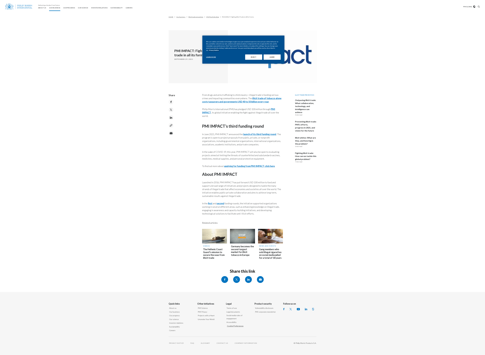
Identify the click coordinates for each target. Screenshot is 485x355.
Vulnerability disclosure (264, 308)
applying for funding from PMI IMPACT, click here (249, 166)
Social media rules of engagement (234, 317)
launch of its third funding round (259, 134)
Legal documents (233, 312)
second (220, 203)
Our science (174, 319)
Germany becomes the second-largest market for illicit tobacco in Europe (242, 250)
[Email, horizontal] (260, 279)
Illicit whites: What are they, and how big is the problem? (305, 140)
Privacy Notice (214, 50)
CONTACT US (222, 343)
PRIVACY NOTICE (176, 343)
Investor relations (176, 323)
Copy (171, 125)
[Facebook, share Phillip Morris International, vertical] (171, 102)
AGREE (272, 57)
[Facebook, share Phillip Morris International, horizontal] (224, 279)
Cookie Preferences (235, 326)
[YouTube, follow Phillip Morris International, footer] (298, 309)
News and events (267, 246)
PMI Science (203, 308)
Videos (206, 246)
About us (172, 308)
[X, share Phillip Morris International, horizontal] (236, 279)
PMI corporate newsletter (265, 312)
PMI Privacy (202, 312)
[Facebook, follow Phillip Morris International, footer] (283, 309)
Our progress (174, 315)
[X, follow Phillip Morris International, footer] (290, 309)
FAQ (192, 343)
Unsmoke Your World (206, 319)
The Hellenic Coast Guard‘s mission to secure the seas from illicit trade (214, 253)
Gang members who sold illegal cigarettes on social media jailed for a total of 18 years (270, 253)
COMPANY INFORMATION (246, 343)
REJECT (253, 57)
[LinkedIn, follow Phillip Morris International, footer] (306, 309)
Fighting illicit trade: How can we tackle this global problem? (305, 156)
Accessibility (231, 322)
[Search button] (478, 7)
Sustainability (174, 327)
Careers (172, 330)
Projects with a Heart (206, 315)
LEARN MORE (211, 57)
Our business (174, 312)
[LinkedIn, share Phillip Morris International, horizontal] (248, 279)
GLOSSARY (205, 343)
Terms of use (231, 308)
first (210, 203)
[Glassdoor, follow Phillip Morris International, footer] (313, 309)
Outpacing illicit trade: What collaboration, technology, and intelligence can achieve (305, 106)
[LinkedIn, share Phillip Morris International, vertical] (171, 117)
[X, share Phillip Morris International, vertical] (171, 109)
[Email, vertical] (171, 133)
